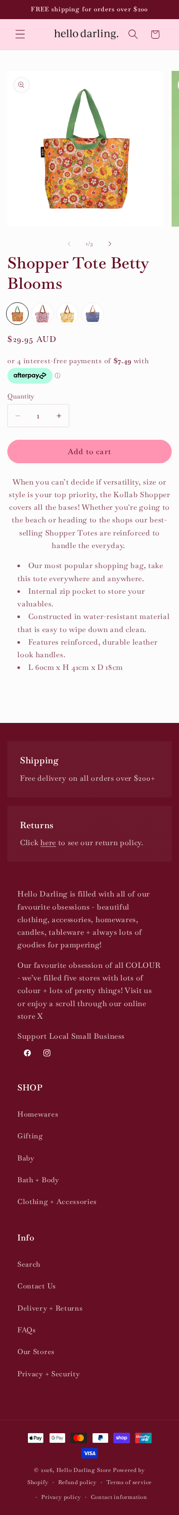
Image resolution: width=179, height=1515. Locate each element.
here (48, 842)
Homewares (37, 1114)
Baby (25, 1158)
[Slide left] (69, 243)
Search (28, 1264)
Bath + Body (38, 1179)
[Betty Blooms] (17, 314)
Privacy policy (61, 1497)
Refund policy (77, 1482)
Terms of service (129, 1482)
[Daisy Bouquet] (67, 314)
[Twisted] (93, 314)
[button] (20, 34)
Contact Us (36, 1286)
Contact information (119, 1497)
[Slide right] (109, 243)
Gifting (30, 1135)
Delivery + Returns (50, 1308)
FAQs (26, 1329)
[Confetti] (43, 314)
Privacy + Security (48, 1373)
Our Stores (36, 1351)
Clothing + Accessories (57, 1201)
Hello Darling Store (83, 1470)
